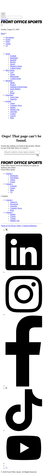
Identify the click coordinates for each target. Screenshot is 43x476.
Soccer (12, 64)
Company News (16, 105)
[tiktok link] (24, 410)
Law (11, 91)
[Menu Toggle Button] (3, 14)
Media (12, 83)
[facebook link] (24, 351)
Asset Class (14, 97)
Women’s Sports (16, 66)
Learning (13, 186)
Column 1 (9, 174)
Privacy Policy (16, 226)
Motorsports (14, 76)
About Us (13, 202)
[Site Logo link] (21, 23)
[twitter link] (24, 230)
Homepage (14, 176)
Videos (12, 180)
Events (8, 40)
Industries (9, 81)
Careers (13, 116)
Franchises (9, 95)
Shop (12, 118)
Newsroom (14, 204)
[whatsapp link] (24, 388)
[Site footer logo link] (21, 163)
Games (8, 44)
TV (7, 46)
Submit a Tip (14, 110)
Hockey (13, 62)
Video (8, 42)
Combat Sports (15, 79)
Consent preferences (29, 226)
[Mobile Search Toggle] (2, 25)
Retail (12, 93)
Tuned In (13, 99)
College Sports (15, 68)
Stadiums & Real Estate (18, 87)
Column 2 (9, 184)
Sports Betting (15, 89)
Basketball (14, 58)
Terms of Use (6, 226)
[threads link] (24, 466)
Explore (8, 101)
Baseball (13, 60)
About (12, 103)
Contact (13, 114)
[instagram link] (24, 294)
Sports (8, 54)
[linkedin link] (24, 252)
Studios (12, 107)
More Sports (10, 70)
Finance (13, 85)
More (3, 34)
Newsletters (10, 37)
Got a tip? (4, 19)
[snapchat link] (24, 468)
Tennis (12, 74)
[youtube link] (24, 448)
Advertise (13, 112)
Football (13, 56)
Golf (11, 72)
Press (12, 210)
